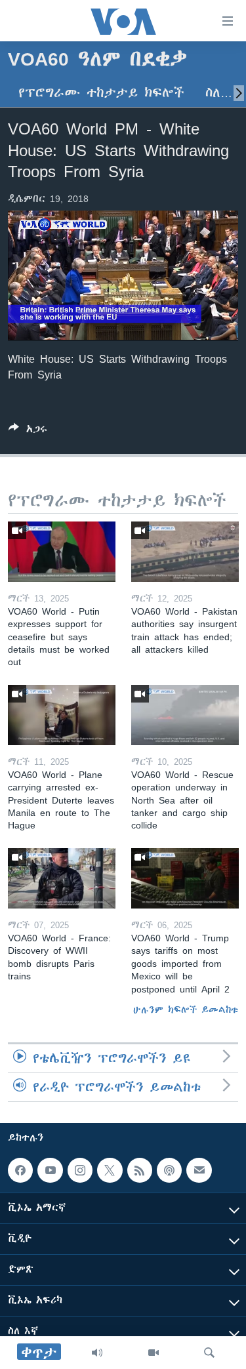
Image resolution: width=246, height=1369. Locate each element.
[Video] (153, 1352)
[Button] (28, 431)
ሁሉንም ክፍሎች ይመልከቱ (185, 1009)
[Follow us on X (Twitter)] (109, 1170)
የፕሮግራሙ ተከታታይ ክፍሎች (101, 92)
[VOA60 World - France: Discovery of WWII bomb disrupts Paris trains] (61, 878)
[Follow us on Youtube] (49, 1170)
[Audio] (97, 1352)
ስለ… (218, 92)
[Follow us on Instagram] (80, 1170)
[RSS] (139, 1170)
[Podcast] (169, 1170)
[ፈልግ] (209, 1352)
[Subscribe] (198, 1170)
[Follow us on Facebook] (20, 1170)
